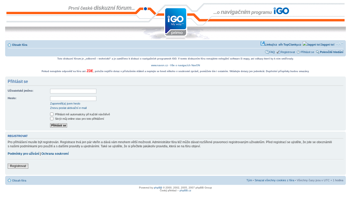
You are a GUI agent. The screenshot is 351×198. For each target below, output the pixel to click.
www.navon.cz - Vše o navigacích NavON (175, 65)
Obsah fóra (19, 44)
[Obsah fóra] (9, 5)
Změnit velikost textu (339, 43)
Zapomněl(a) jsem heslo (65, 103)
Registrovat (288, 52)
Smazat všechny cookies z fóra (274, 180)
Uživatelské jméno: (20, 90)
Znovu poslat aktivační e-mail (68, 107)
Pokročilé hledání (331, 52)
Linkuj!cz (271, 44)
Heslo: (12, 98)
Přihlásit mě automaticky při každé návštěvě (82, 114)
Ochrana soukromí (55, 154)
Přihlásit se (307, 52)
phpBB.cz (185, 190)
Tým (249, 180)
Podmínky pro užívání (23, 154)
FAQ (272, 52)
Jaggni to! (328, 44)
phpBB (158, 187)
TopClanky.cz (292, 44)
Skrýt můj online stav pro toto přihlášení (79, 118)
